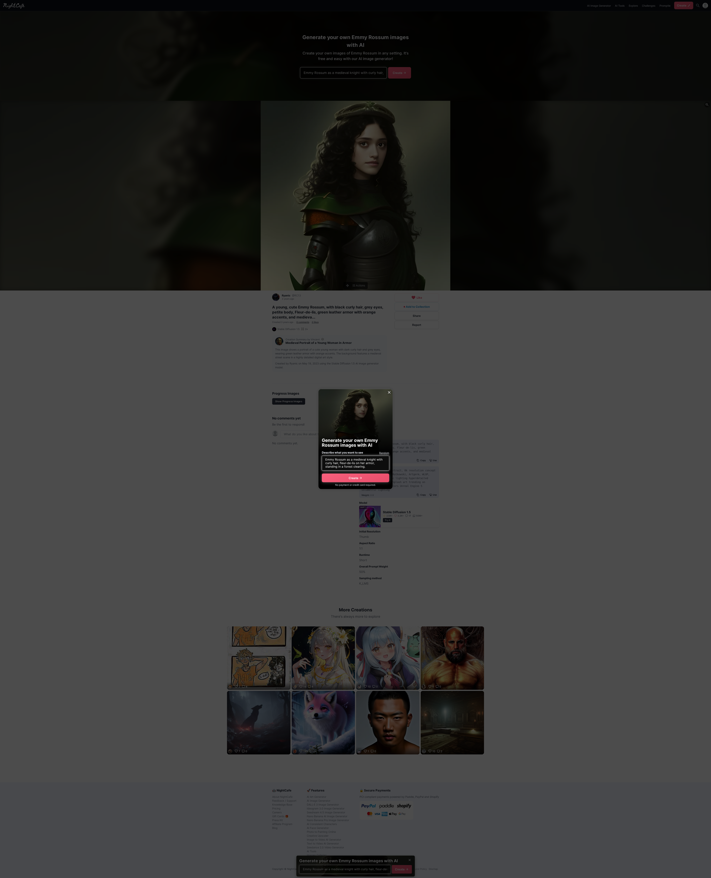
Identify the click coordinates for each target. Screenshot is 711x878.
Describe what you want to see (342, 452)
